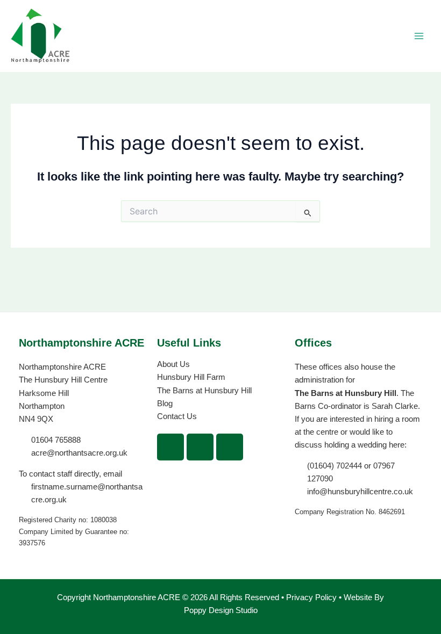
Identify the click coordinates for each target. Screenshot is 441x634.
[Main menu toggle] (419, 36)
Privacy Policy (312, 597)
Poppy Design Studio (221, 610)
